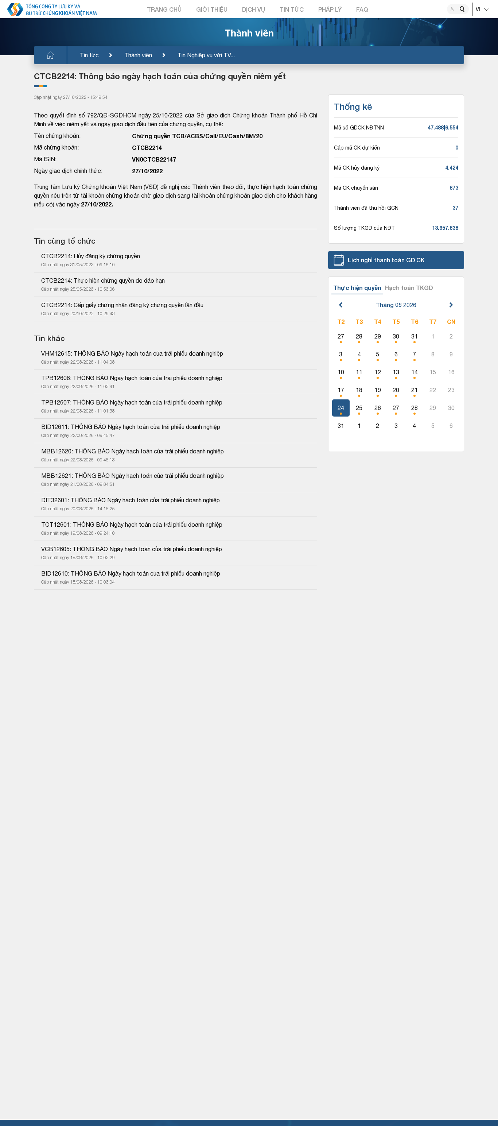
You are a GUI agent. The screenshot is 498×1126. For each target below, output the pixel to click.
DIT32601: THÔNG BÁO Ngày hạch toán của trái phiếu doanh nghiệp (130, 500)
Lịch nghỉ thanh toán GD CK (386, 259)
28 (359, 336)
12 (377, 372)
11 (359, 372)
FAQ (362, 9)
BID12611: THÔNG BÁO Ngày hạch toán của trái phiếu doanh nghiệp (130, 426)
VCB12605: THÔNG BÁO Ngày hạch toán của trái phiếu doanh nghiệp (131, 549)
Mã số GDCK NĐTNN (359, 128)
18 (359, 390)
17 (341, 390)
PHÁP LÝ (330, 9)
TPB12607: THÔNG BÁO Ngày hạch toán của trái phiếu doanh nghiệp (131, 402)
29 (377, 336)
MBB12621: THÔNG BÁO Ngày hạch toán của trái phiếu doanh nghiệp (132, 475)
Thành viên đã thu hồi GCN (366, 208)
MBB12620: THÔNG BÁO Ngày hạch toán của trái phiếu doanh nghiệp (132, 451)
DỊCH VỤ (253, 9)
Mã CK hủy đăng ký (357, 168)
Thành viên (138, 55)
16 (451, 372)
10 (341, 372)
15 (432, 372)
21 (414, 390)
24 (341, 408)
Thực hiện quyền (357, 287)
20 (396, 390)
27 (341, 336)
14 (414, 372)
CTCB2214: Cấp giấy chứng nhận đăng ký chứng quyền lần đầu (122, 305)
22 (432, 390)
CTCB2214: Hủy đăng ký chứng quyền (90, 256)
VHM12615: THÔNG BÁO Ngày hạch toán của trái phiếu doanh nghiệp (132, 353)
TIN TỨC (292, 9)
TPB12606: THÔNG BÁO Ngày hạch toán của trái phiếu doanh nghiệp (131, 378)
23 (451, 390)
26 (377, 408)
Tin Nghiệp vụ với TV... (206, 55)
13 (396, 372)
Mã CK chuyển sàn (356, 188)
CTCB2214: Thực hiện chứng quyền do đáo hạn (103, 280)
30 (396, 336)
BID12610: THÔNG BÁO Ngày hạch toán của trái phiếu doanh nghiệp (130, 573)
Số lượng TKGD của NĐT (364, 228)
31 (414, 336)
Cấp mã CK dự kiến (357, 148)
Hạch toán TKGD (409, 287)
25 (359, 408)
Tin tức (89, 55)
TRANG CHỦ (164, 9)
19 (377, 390)
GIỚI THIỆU (211, 9)
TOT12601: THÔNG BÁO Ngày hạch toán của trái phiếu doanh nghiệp (131, 524)
